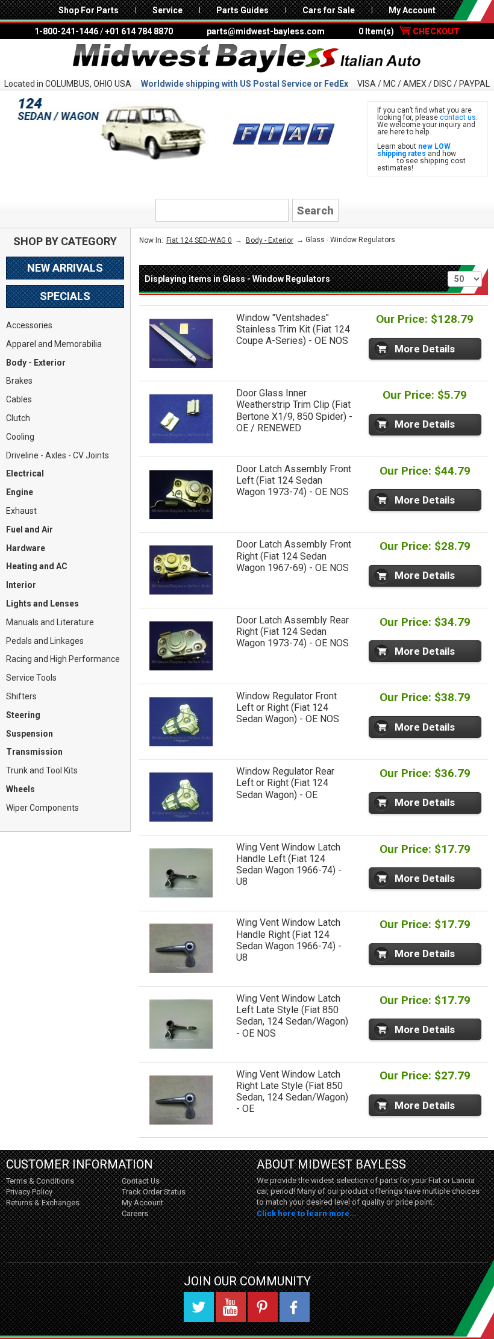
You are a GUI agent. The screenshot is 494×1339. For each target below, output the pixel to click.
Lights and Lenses (42, 603)
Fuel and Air (29, 529)
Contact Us (141, 1180)
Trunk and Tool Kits (42, 770)
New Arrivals (65, 267)
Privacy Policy (29, 1191)
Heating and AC (36, 566)
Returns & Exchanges (43, 1202)
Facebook (295, 1307)
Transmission (34, 752)
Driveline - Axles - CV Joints (57, 455)
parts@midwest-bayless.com (266, 31)
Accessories (29, 325)
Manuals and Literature (50, 622)
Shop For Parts (88, 10)
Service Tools (31, 677)
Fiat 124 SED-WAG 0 (199, 240)
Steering (23, 715)
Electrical (25, 473)
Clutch (18, 418)
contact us (458, 117)
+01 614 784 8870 (139, 31)
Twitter (199, 1307)
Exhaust (21, 511)
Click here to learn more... (307, 1213)
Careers (135, 1213)
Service (167, 10)
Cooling (20, 437)
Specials (65, 296)
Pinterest (263, 1307)
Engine (19, 492)
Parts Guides (242, 10)
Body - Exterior (36, 362)
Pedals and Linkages (45, 641)
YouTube (231, 1307)
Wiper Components (42, 808)
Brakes (19, 380)
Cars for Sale (328, 10)
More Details (425, 349)
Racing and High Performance (63, 659)
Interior (21, 585)
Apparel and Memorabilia (54, 344)
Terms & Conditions (40, 1180)
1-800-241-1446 (66, 31)
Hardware (25, 548)
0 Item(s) (409, 31)
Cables (19, 399)
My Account (412, 10)
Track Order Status (154, 1191)
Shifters (21, 696)
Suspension (29, 733)
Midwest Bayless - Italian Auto (247, 58)
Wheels (20, 789)
